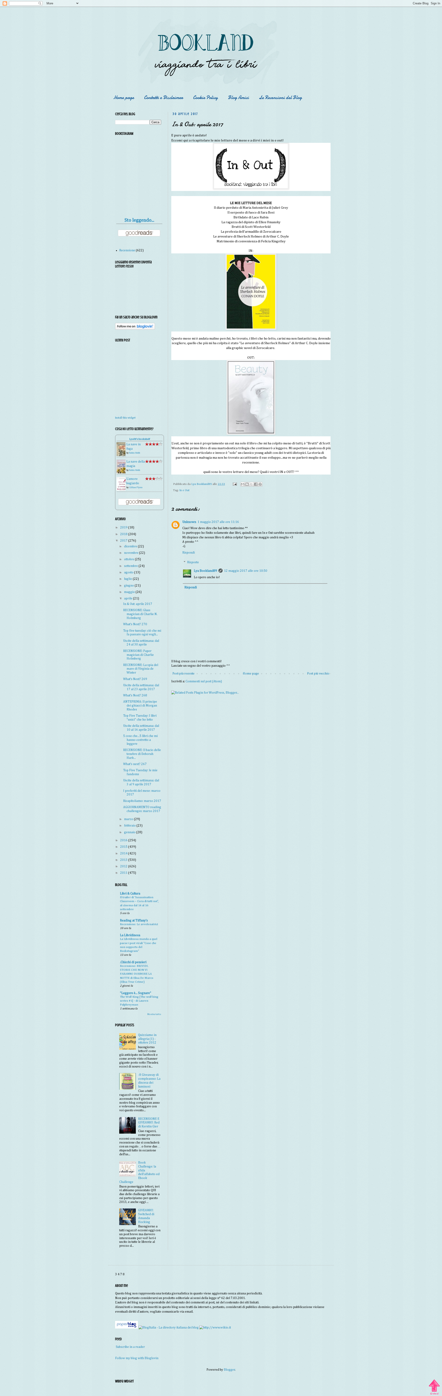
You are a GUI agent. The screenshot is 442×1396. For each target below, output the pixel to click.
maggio (130, 592)
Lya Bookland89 (205, 570)
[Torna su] (434, 1385)
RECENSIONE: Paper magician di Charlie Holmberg (138, 654)
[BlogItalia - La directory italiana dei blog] (169, 1327)
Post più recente (183, 673)
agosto (129, 572)
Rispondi (188, 552)
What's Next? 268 (135, 695)
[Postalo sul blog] (247, 484)
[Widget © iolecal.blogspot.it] (434, 1394)
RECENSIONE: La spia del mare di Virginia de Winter (140, 669)
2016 (124, 840)
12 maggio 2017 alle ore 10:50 (245, 570)
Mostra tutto (154, 1014)
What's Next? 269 (135, 679)
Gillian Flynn (135, 487)
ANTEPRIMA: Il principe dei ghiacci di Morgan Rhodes (140, 705)
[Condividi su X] (251, 484)
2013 (124, 860)
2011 (124, 872)
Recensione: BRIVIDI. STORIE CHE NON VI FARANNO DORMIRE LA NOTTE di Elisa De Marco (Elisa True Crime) (136, 974)
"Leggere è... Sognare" (135, 993)
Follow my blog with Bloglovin (136, 1358)
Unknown (189, 522)
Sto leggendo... (139, 220)
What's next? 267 (135, 764)
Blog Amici (238, 97)
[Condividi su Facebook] (255, 484)
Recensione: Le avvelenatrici (139, 924)
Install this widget (125, 417)
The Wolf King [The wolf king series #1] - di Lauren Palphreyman (139, 1000)
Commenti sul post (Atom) (204, 681)
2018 (124, 534)
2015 (124, 846)
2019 (124, 527)
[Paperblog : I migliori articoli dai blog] (127, 1327)
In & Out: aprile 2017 (137, 604)
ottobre (129, 559)
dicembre (131, 546)
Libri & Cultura (130, 893)
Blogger (229, 1369)
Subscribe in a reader (130, 1347)
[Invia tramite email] (242, 484)
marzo (129, 819)
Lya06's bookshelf (139, 439)
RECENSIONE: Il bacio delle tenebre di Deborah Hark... (142, 754)
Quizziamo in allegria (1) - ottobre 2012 (147, 1038)
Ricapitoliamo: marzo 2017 (142, 801)
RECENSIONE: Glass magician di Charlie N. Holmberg (140, 614)
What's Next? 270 (135, 624)
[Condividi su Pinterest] (260, 484)
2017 (124, 540)
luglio (128, 579)
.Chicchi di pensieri (133, 962)
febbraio (130, 825)
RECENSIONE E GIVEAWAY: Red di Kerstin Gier (149, 1122)
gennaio (130, 832)
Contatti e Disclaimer (163, 97)
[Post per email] (234, 484)
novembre (131, 552)
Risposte (193, 562)
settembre (131, 566)
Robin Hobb (134, 453)
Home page (123, 97)
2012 (124, 866)
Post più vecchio (318, 673)
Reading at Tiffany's (134, 920)
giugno (129, 585)
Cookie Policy (205, 97)
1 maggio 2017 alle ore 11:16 (218, 522)
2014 (124, 853)
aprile (128, 598)
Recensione (127, 250)
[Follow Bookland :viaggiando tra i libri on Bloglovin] (135, 328)
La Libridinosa (130, 935)
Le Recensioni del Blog (280, 97)
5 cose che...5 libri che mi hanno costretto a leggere (140, 739)
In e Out (184, 490)
